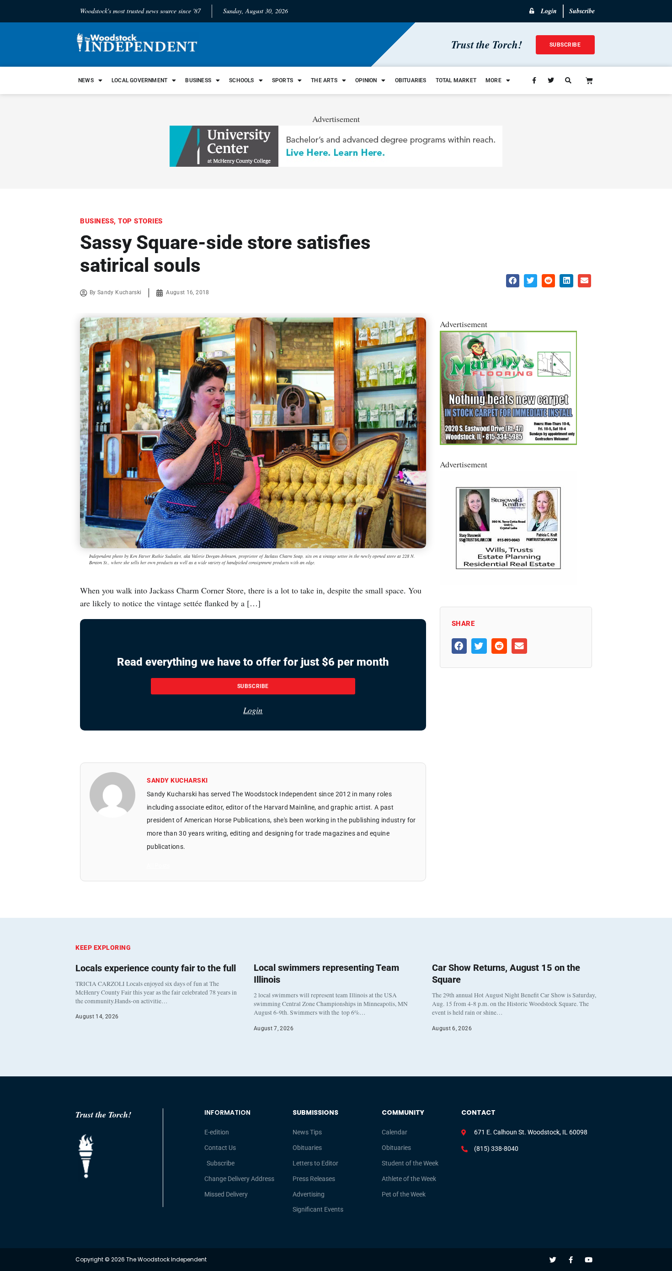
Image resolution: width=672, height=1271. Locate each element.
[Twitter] (552, 1259)
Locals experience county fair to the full (155, 968)
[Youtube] (588, 1259)
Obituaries (411, 80)
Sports (282, 80)
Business (198, 80)
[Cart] (589, 80)
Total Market (456, 80)
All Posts (158, 866)
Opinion (366, 80)
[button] (512, 280)
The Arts (324, 80)
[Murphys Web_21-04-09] (508, 441)
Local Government (139, 80)
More (493, 80)
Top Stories (140, 221)
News (86, 80)
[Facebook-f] (570, 1259)
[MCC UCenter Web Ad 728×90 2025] (336, 163)
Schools (241, 80)
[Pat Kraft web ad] (508, 582)
